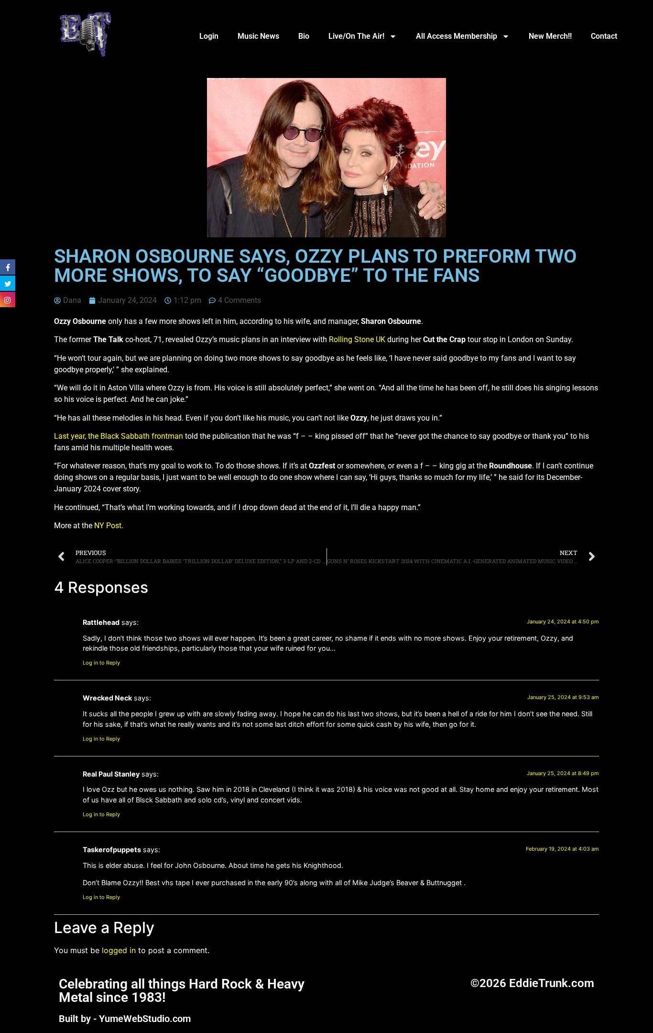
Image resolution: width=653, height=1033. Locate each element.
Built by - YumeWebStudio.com (125, 1018)
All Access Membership (456, 36)
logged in (119, 950)
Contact (604, 36)
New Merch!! (550, 36)
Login (208, 36)
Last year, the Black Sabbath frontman (118, 436)
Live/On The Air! (356, 36)
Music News (258, 36)
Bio (303, 36)
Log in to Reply (101, 662)
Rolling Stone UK (357, 339)
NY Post (107, 525)
